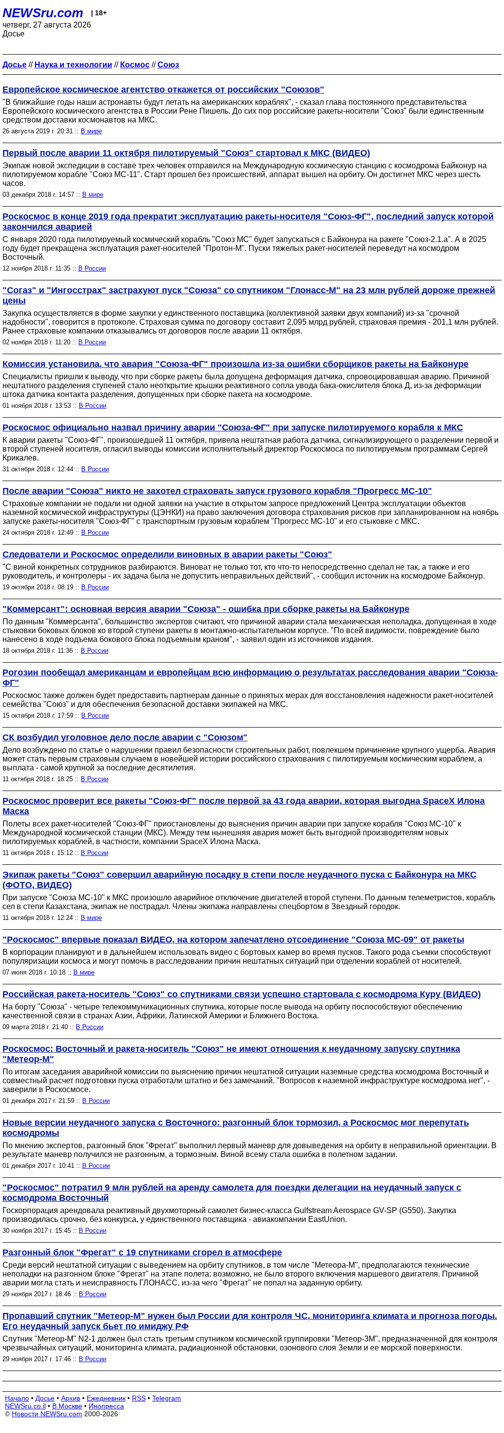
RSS (139, 1398)
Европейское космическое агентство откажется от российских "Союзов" (163, 89)
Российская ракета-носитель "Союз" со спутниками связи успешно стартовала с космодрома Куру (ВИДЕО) (241, 994)
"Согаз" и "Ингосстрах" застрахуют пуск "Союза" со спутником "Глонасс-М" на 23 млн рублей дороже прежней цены (248, 295)
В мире (91, 131)
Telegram (166, 1398)
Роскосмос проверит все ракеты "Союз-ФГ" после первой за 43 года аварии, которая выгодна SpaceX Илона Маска (243, 806)
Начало (17, 1398)
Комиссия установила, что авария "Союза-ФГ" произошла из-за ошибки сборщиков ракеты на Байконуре (235, 364)
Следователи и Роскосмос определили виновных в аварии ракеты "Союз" (167, 554)
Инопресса (106, 1406)
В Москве (67, 1406)
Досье (45, 1398)
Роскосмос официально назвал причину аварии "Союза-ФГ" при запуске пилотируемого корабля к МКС (232, 427)
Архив (70, 1398)
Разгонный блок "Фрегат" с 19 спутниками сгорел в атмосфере (142, 1252)
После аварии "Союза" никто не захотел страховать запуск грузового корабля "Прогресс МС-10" (217, 491)
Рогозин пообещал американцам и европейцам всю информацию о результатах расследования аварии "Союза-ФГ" (250, 678)
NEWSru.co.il (25, 1406)
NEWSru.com (42, 12)
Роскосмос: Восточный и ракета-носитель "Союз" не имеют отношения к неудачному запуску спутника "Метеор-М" (231, 1054)
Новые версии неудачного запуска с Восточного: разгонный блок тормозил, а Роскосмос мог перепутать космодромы (235, 1128)
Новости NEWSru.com (47, 1414)
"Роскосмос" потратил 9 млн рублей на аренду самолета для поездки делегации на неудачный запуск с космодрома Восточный (231, 1193)
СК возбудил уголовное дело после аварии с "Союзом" (125, 737)
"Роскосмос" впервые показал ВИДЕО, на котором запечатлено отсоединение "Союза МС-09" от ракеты (233, 940)
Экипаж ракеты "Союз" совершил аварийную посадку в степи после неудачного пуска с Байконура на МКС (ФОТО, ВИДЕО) (239, 880)
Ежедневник (106, 1398)
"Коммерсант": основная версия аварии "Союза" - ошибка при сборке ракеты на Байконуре (206, 609)
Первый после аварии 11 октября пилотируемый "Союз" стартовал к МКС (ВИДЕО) (186, 153)
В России (92, 268)
